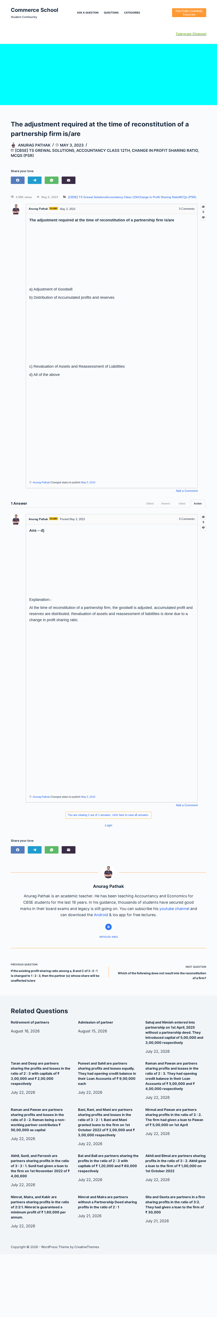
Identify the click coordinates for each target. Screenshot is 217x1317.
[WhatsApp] (51, 180)
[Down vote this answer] (203, 528)
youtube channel (174, 908)
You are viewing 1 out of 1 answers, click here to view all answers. (108, 815)
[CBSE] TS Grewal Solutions (44, 150)
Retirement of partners (30, 1022)
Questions (111, 12)
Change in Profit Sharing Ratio (165, 150)
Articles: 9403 (108, 936)
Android (101, 915)
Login (108, 825)
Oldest (150, 503)
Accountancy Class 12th (103, 150)
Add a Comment (187, 490)
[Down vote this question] (203, 218)
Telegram (184, 34)
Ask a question (88, 12)
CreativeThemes (86, 1247)
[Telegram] (35, 180)
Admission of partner (95, 1022)
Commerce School (34, 10)
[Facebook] (18, 180)
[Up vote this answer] (203, 517)
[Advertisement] (108, 73)
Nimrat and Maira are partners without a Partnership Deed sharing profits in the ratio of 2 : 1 (107, 1202)
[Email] (68, 180)
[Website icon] (108, 927)
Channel (199, 34)
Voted (182, 503)
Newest (165, 503)
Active (198, 503)
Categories (132, 12)
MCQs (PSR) (22, 155)
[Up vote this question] (203, 207)
